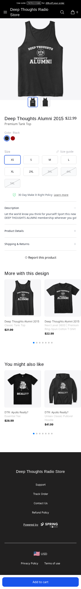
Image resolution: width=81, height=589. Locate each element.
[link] (23, 298)
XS (12, 159)
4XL (68, 171)
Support (41, 484)
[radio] (12, 159)
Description (12, 208)
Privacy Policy (29, 563)
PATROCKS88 (34, 3)
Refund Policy (40, 512)
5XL (12, 183)
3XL (50, 171)
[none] (64, 152)
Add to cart (40, 582)
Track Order (40, 493)
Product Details (14, 231)
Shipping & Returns (17, 244)
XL (12, 171)
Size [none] (7, 152)
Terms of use (52, 563)
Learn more (61, 195)
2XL (31, 171)
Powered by (30, 524)
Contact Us (40, 503)
